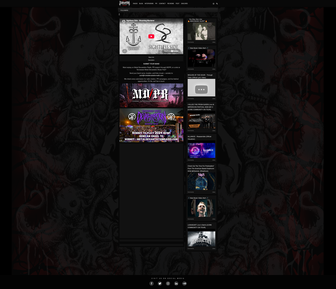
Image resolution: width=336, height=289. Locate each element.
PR (156, 3)
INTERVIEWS (149, 3)
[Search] (217, 3)
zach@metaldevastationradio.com (151, 75)
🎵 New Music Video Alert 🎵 (198, 48)
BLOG (141, 3)
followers (124, 10)
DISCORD (184, 3)
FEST (177, 3)
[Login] (213, 3)
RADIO (135, 3)
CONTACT (162, 3)
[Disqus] (151, 168)
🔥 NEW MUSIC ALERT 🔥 (197, 21)
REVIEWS (170, 3)
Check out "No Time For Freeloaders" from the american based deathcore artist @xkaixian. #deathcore (201, 168)
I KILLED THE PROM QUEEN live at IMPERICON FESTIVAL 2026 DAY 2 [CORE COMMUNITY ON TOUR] (201, 107)
